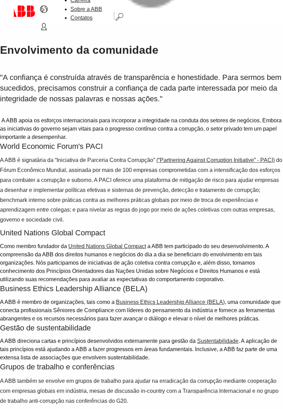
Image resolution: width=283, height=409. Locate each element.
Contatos (81, 18)
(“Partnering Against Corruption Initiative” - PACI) (215, 160)
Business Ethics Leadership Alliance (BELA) (170, 302)
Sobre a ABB (86, 9)
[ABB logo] (24, 11)
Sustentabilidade (217, 341)
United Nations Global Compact (107, 246)
